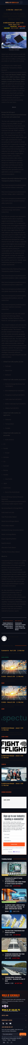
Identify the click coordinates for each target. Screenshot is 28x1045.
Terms (9, 1040)
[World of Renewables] (5, 1006)
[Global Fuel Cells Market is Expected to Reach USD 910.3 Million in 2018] (14, 40)
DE (7, 1042)
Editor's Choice (5, 875)
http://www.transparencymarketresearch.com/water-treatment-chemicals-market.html (13, 307)
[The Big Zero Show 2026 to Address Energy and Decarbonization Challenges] (14, 667)
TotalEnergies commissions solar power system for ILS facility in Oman (15, 955)
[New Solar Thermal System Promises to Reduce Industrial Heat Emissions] (14, 693)
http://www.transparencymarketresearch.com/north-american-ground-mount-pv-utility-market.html (13, 201)
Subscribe (23, 1035)
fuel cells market (9, 121)
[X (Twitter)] (3, 1023)
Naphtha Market (6, 543)
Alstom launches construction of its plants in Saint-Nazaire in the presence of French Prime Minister (20, 626)
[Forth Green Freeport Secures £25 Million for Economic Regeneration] (14, 774)
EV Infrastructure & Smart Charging (8, 902)
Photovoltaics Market (7, 525)
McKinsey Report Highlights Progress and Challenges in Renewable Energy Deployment (12, 733)
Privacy (4, 1040)
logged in (12, 803)
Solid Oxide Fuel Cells (7, 512)
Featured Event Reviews (6, 927)
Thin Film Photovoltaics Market (10, 552)
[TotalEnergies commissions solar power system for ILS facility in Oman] (14, 945)
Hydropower (6, 26)
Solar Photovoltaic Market (9, 517)
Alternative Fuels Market (8, 547)
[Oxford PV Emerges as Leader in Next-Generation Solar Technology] (14, 746)
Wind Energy (22, 28)
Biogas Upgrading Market (8, 539)
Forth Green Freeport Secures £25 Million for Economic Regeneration (12, 789)
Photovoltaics (13, 26)
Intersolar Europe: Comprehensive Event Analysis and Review (15, 931)
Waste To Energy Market (8, 534)
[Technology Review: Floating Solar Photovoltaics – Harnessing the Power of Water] (14, 968)
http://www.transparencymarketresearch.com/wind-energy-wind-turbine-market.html (13, 210)
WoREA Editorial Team (10, 22)
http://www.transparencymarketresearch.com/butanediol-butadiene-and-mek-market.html (13, 298)
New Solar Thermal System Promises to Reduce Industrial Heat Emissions (13, 706)
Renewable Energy (22, 26)
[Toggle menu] (21, 2)
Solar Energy (7, 28)
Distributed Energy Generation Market (12, 530)
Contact (14, 1040)
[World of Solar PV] (11, 1010)
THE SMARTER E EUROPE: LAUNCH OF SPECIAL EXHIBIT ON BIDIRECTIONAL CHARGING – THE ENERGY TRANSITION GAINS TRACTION (15, 907)
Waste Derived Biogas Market (10, 521)
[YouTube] (10, 1023)
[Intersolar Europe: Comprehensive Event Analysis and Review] (14, 921)
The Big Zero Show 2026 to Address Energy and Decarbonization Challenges (12, 680)
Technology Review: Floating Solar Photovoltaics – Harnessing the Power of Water (15, 979)
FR (11, 1042)
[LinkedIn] (6, 1023)
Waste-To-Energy (14, 28)
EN (4, 1042)
